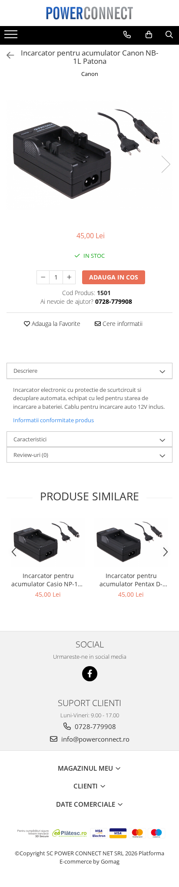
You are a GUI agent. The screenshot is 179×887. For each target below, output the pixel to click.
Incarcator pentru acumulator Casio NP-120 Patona (48, 580)
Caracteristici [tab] (29, 439)
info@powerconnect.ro (94, 739)
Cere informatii (122, 323)
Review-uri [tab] (30, 455)
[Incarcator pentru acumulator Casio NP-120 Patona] (48, 542)
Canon (89, 74)
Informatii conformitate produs (53, 420)
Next (165, 164)
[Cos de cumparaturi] (148, 34)
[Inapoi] (6, 55)
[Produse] (12, 36)
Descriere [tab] (25, 371)
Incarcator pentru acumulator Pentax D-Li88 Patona (130, 580)
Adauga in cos (113, 277)
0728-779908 (94, 726)
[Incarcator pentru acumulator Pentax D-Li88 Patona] (131, 542)
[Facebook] (89, 673)
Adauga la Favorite (55, 323)
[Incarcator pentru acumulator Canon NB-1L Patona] (89, 155)
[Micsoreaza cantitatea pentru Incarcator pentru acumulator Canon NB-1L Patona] (43, 277)
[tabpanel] (89, 155)
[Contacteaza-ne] (127, 34)
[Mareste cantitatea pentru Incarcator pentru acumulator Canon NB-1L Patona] (69, 277)
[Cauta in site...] (169, 34)
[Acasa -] (89, 13)
